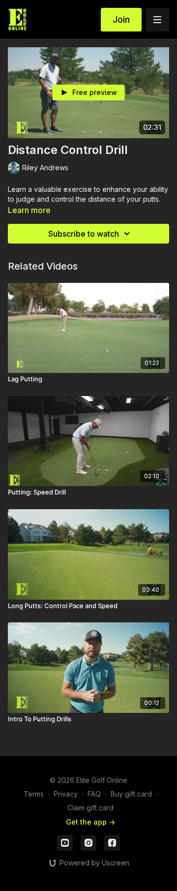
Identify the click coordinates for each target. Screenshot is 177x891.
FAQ (94, 794)
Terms (34, 794)
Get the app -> (90, 822)
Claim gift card (90, 807)
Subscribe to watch (83, 234)
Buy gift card (131, 794)
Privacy (66, 794)
